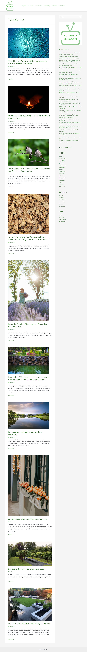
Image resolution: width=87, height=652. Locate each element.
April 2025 (61, 163)
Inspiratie (24, 5)
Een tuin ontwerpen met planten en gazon (27, 569)
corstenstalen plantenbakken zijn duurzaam (27, 519)
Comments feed (62, 219)
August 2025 (62, 160)
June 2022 (61, 184)
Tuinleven (54, 5)
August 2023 (62, 173)
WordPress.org (62, 221)
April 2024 (61, 169)
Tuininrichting (47, 5)
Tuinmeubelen (61, 5)
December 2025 (62, 158)
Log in (60, 215)
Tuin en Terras (38, 5)
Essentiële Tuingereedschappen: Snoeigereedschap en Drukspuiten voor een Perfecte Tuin (69, 119)
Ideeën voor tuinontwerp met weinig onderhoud (29, 623)
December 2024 (62, 165)
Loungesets (31, 5)
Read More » (11, 79)
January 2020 (62, 186)
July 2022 (61, 182)
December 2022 (62, 178)
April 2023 (61, 175)
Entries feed (61, 217)
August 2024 (62, 167)
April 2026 (61, 156)
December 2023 (62, 171)
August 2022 (62, 180)
